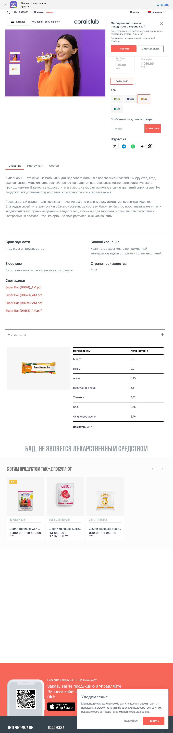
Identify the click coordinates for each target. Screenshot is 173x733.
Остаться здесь (150, 48)
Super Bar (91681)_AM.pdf (23, 310)
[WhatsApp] (133, 146)
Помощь (135, 12)
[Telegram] (124, 146)
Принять (154, 720)
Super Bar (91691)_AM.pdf (23, 287)
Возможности (52, 22)
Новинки (39, 12)
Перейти (124, 48)
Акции (49, 12)
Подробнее (131, 720)
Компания (37, 21)
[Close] (5, 5)
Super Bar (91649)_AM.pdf (23, 295)
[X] (115, 146)
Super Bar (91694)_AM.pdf (23, 303)
